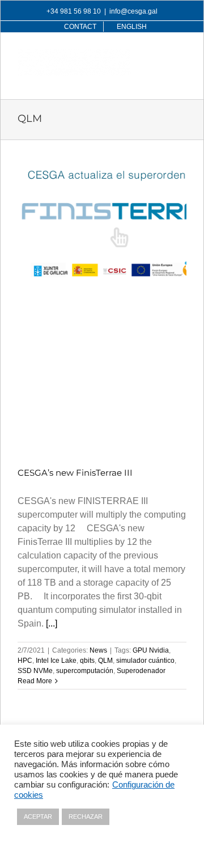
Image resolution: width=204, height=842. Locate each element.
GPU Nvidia (151, 650)
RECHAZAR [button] (86, 816)
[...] (51, 623)
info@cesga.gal (133, 11)
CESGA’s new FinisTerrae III (75, 472)
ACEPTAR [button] (38, 816)
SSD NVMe (35, 671)
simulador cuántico (145, 661)
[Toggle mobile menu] (180, 55)
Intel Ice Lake (56, 661)
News (98, 650)
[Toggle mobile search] (157, 55)
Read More (35, 681)
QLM (105, 661)
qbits (87, 661)
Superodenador (141, 671)
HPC (25, 661)
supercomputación (84, 671)
